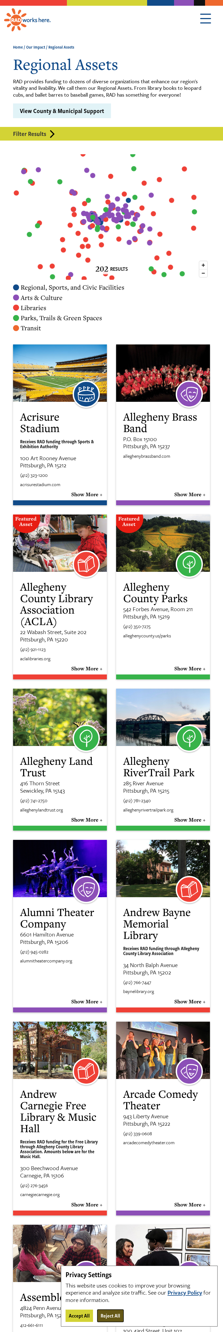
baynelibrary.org (138, 991)
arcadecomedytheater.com (149, 1143)
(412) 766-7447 (137, 982)
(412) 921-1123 (33, 649)
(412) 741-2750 (33, 801)
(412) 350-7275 (137, 626)
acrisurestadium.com (40, 484)
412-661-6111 (31, 1325)
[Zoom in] (203, 265)
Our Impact (35, 47)
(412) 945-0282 (34, 952)
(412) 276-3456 (34, 1185)
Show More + (87, 494)
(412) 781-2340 (137, 801)
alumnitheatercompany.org (46, 961)
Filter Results (29, 133)
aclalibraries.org (35, 659)
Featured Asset (25, 521)
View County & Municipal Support (62, 110)
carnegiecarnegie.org (40, 1194)
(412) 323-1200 (34, 475)
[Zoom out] (203, 273)
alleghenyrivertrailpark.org (148, 810)
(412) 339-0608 (137, 1134)
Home (18, 47)
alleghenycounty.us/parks (147, 636)
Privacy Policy (185, 1292)
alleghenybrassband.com (146, 456)
